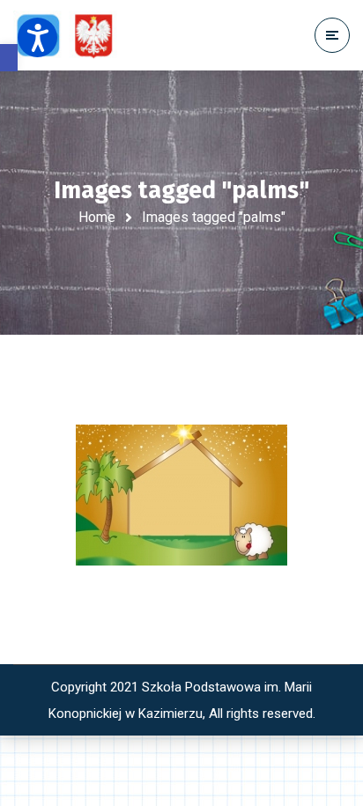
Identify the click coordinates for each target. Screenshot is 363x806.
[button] (9, 57)
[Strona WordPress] (73, 36)
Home (96, 217)
